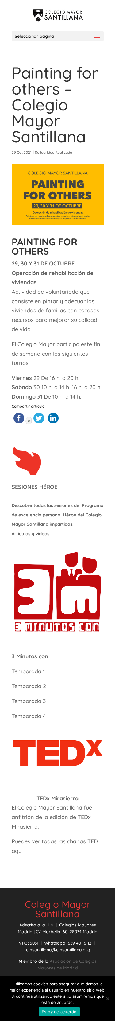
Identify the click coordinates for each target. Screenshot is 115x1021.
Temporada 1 (28, 671)
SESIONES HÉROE (34, 486)
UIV (50, 925)
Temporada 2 (30, 686)
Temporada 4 (29, 716)
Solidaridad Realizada (53, 152)
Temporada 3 (29, 701)
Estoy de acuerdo (59, 1011)
